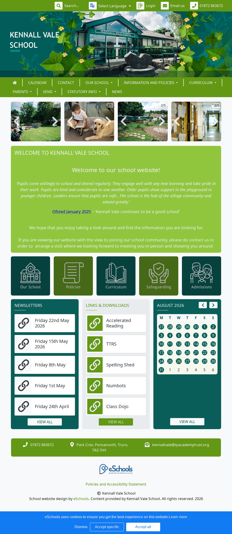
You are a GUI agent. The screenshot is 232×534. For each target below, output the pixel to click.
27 (161, 326)
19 (179, 352)
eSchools (81, 498)
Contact (66, 82)
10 (161, 344)
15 (205, 344)
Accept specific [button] (107, 527)
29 (179, 326)
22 (205, 352)
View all (45, 421)
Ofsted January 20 (69, 211)
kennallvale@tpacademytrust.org (180, 444)
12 (179, 344)
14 (196, 344)
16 (213, 344)
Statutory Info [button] (83, 91)
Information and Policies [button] (149, 82)
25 (170, 361)
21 (196, 352)
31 (196, 326)
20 (187, 352)
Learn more (178, 517)
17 (161, 352)
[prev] (203, 305)
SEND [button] (48, 91)
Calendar (37, 82)
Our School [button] (97, 82)
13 (187, 344)
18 (170, 352)
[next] (213, 305)
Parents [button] (21, 91)
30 (187, 326)
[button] (16, 121)
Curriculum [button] (201, 82)
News (117, 91)
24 (161, 361)
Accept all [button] (143, 527)
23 (213, 352)
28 (170, 326)
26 (179, 361)
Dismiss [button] (81, 527)
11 (170, 344)
